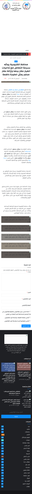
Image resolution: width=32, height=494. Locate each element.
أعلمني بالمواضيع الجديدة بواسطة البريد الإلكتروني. (16, 321)
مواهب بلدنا (27, 462)
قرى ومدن (27, 445)
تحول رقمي (27, 459)
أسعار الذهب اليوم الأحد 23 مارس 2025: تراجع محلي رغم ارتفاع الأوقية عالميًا (11, 402)
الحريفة (28, 454)
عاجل (11, 58)
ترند (29, 426)
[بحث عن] (2, 13)
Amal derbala (24, 78)
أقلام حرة (27, 481)
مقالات (28, 486)
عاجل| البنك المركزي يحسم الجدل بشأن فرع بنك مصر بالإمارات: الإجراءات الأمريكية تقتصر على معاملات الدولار (8, 377)
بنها (18, 94)
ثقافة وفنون (26, 470)
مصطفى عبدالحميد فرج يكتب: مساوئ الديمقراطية (12, 392)
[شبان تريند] (16, 5)
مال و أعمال (26, 456)
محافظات (27, 432)
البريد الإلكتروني (26, 299)
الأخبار (14, 58)
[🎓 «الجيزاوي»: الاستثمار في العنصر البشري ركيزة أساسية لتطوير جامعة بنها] (24, 366)
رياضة (28, 451)
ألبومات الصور (26, 484)
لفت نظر (28, 465)
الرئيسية (19, 58)
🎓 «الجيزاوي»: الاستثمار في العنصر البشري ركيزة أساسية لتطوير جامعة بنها (24, 375)
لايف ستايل (27, 473)
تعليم (28, 429)
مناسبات (28, 467)
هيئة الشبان (26, 448)
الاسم (29, 292)
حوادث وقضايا (26, 443)
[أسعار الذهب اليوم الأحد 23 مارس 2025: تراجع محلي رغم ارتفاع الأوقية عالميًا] (26, 403)
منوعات (28, 440)
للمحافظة (28, 151)
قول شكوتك (26, 476)
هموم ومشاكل (26, 437)
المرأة (28, 478)
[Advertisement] (16, 32)
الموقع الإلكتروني (26, 305)
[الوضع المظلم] (23, 50)
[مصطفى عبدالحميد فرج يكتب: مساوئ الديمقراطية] (26, 394)
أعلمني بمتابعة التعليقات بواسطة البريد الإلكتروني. (17, 318)
